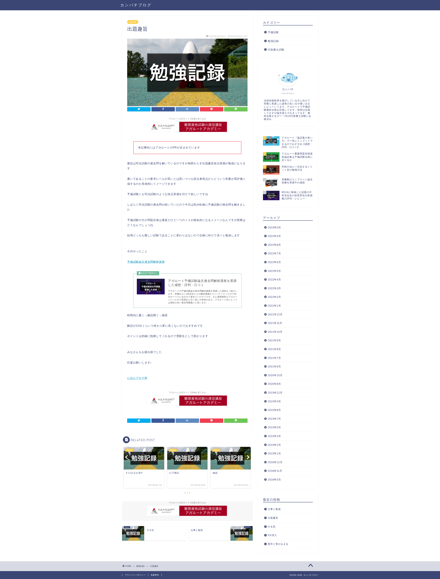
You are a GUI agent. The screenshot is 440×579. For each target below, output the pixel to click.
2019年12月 (275, 392)
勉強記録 (132, 22)
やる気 (272, 526)
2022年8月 (274, 244)
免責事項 (155, 575)
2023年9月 (274, 227)
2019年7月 (274, 418)
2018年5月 (274, 479)
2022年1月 (274, 305)
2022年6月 (274, 262)
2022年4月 (274, 279)
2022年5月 (274, 270)
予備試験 (273, 32)
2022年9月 (274, 236)
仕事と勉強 (274, 509)
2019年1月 (274, 453)
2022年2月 (274, 296)
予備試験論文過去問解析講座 (146, 261)
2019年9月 (274, 401)
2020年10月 (275, 375)
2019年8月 (274, 410)
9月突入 (272, 535)
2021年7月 (274, 357)
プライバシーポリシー (135, 575)
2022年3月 (274, 288)
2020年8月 (274, 383)
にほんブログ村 (137, 378)
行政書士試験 (276, 49)
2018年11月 (275, 470)
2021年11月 (275, 323)
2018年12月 (275, 462)
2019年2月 (274, 444)
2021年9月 (274, 340)
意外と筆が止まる (278, 544)
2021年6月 (274, 366)
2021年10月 (275, 331)
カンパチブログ (136, 5)
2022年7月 (274, 253)
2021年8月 (274, 349)
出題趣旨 (273, 518)
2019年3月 (274, 436)
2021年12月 (275, 314)
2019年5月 (274, 427)
